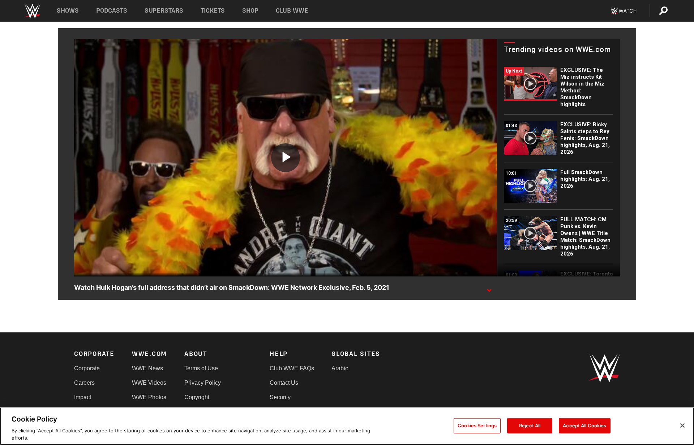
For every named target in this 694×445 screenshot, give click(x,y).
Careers (84, 383)
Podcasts (111, 10)
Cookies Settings (477, 425)
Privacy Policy (202, 383)
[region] (347, 426)
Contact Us (284, 383)
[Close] (682, 425)
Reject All (529, 425)
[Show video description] (489, 288)
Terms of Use (201, 368)
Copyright (196, 397)
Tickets (213, 10)
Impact (82, 397)
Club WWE (292, 10)
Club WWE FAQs (292, 368)
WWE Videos (149, 383)
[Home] (31, 11)
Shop (250, 10)
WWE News (147, 368)
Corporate (87, 368)
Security (280, 397)
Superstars (164, 10)
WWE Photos (149, 397)
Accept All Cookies (584, 425)
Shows (68, 10)
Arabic (339, 368)
